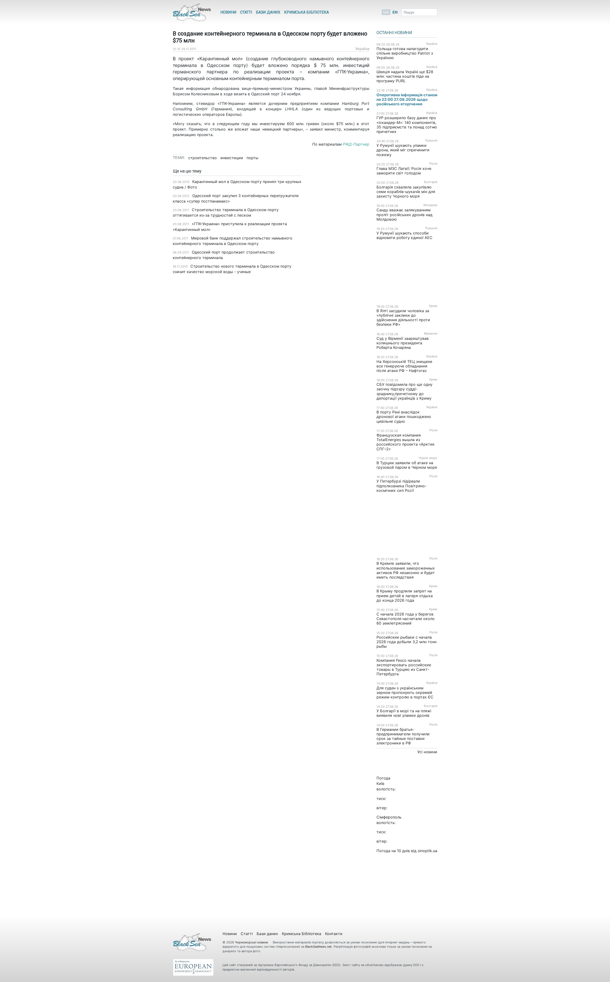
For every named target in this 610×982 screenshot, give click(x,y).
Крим (433, 306)
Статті (246, 12)
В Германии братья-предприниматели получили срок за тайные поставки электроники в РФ (403, 736)
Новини (228, 12)
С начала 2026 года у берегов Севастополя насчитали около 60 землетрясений (405, 619)
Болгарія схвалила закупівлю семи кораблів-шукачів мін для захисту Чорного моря (405, 191)
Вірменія (430, 333)
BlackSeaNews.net (318, 946)
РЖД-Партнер (355, 144)
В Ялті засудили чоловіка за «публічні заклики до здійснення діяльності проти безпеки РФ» (403, 317)
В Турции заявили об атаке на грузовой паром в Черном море (406, 465)
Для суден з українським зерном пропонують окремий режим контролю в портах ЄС (404, 692)
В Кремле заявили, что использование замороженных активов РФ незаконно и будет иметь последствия (405, 570)
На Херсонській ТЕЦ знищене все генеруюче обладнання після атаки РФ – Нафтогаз (404, 366)
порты (252, 157)
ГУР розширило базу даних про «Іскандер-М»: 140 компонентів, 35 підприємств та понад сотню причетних (406, 124)
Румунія (431, 140)
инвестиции (231, 157)
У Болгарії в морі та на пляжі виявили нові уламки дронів (403, 713)
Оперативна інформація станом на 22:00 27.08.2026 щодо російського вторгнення (406, 99)
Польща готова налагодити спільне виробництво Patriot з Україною (404, 53)
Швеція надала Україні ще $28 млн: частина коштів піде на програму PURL (404, 76)
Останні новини (394, 32)
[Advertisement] (339, 244)
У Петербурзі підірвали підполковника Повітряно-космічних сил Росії (401, 486)
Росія (433, 163)
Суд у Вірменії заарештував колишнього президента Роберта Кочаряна (402, 343)
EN (395, 12)
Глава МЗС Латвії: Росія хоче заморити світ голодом (403, 170)
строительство (202, 157)
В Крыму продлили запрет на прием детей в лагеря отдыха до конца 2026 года (404, 595)
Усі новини (427, 751)
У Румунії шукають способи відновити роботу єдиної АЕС (405, 235)
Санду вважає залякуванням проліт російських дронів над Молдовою (404, 214)
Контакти (333, 933)
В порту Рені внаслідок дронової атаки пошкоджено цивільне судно (403, 416)
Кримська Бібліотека (306, 12)
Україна (362, 48)
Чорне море (427, 458)
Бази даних (268, 12)
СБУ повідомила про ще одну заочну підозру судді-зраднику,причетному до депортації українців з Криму (404, 391)
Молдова (430, 205)
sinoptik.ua (427, 850)
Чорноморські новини (252, 942)
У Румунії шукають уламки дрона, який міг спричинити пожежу (402, 150)
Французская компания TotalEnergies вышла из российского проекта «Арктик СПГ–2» (405, 442)
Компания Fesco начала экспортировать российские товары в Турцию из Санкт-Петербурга (403, 667)
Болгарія (430, 182)
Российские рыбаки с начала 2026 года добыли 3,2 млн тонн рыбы (406, 642)
